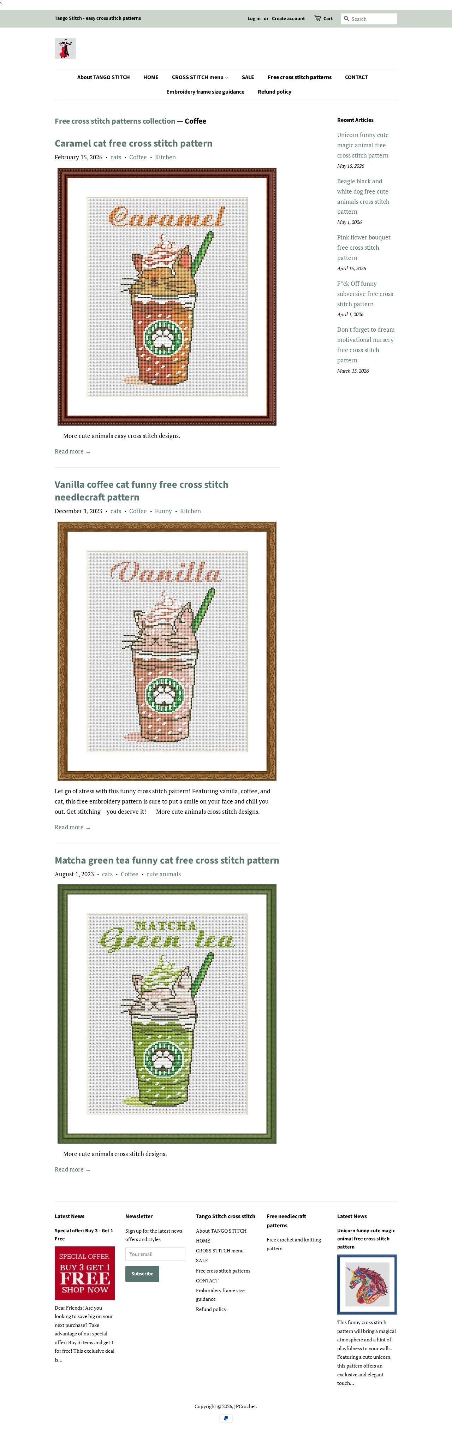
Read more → (73, 451)
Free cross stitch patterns (300, 77)
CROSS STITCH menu (198, 77)
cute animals (164, 874)
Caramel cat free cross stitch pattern (134, 143)
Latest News (69, 1216)
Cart (328, 18)
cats (116, 157)
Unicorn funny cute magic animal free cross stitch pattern (363, 145)
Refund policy (274, 92)
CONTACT (356, 77)
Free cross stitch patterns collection (115, 121)
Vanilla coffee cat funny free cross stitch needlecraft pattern (141, 491)
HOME (151, 77)
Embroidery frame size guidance (205, 92)
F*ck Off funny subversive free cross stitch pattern (365, 293)
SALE (248, 77)
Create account (288, 18)
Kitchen (165, 157)
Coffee (138, 157)
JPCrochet (245, 1406)
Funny (163, 511)
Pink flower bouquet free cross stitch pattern (364, 247)
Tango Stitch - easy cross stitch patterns (98, 18)
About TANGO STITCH (103, 77)
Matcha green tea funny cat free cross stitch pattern (167, 860)
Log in (254, 18)
